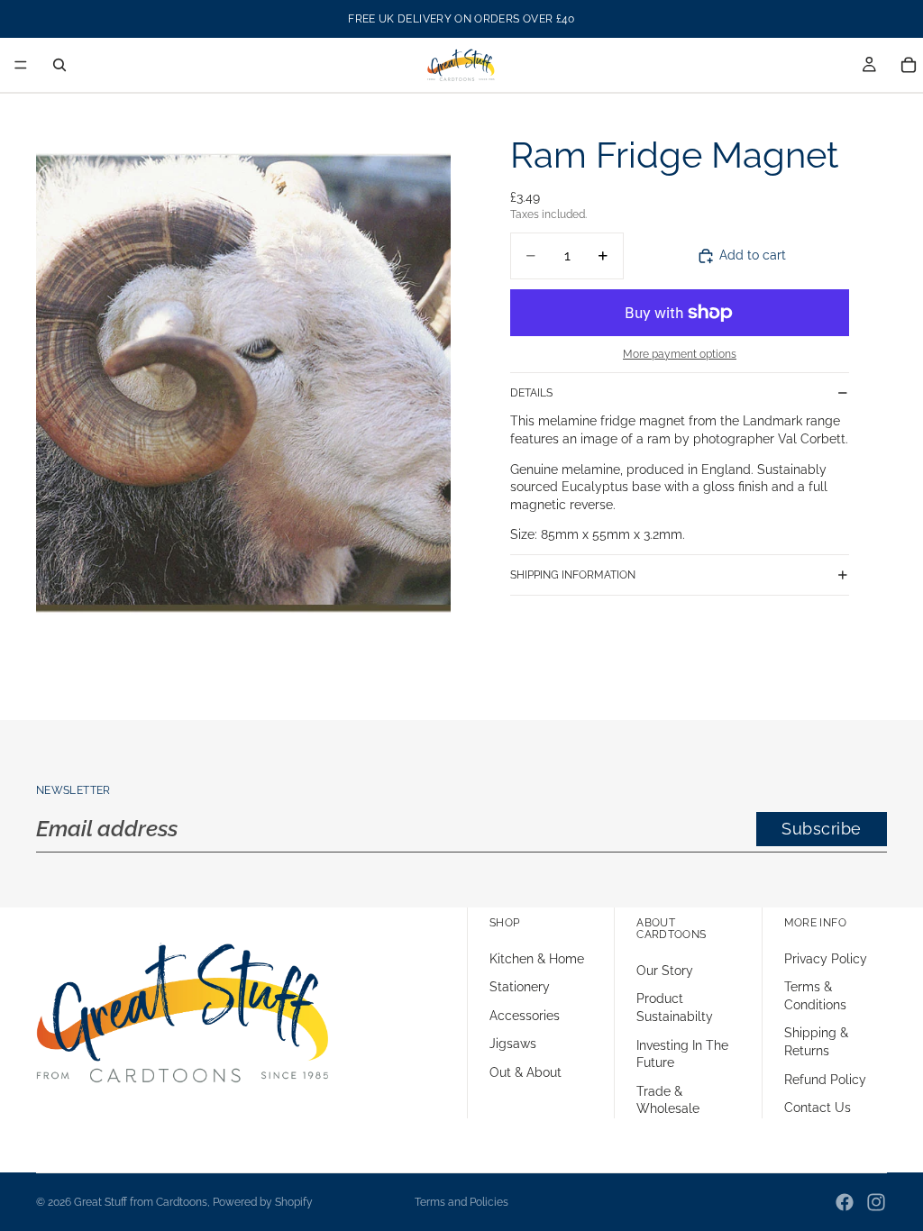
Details (531, 393)
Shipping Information (572, 575)
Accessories (524, 1015)
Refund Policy (825, 1079)
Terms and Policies (461, 1202)
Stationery (519, 987)
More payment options (679, 354)
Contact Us (817, 1107)
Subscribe (821, 828)
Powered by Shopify (263, 1202)
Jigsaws (512, 1043)
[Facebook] (844, 1202)
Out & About (525, 1072)
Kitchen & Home (536, 959)
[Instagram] (876, 1202)
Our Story (664, 970)
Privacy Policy (825, 959)
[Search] (59, 65)
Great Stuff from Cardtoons (140, 1202)
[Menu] (20, 65)
